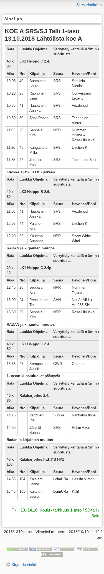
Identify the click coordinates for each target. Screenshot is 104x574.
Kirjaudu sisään (25, 564)
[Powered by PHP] (40, 549)
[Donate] (17, 549)
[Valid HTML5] (64, 549)
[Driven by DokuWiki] (52, 554)
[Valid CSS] (87, 549)
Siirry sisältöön (89, 4)
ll (17, 510)
